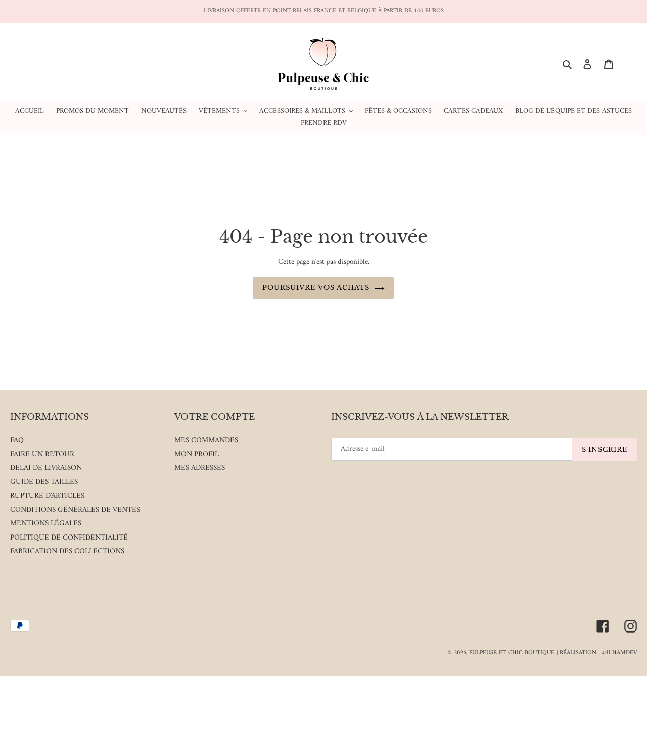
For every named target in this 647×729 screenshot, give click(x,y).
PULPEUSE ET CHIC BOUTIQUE (511, 653)
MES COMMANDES (206, 440)
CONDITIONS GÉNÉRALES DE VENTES (75, 510)
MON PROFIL (196, 454)
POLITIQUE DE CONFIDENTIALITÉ (69, 538)
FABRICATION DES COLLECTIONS (67, 551)
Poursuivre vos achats (315, 287)
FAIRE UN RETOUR (42, 454)
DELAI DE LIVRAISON (46, 468)
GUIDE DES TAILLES (44, 482)
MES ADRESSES (199, 468)
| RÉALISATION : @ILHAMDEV (597, 653)
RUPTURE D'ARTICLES (47, 496)
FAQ (17, 440)
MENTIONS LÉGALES (45, 523)
